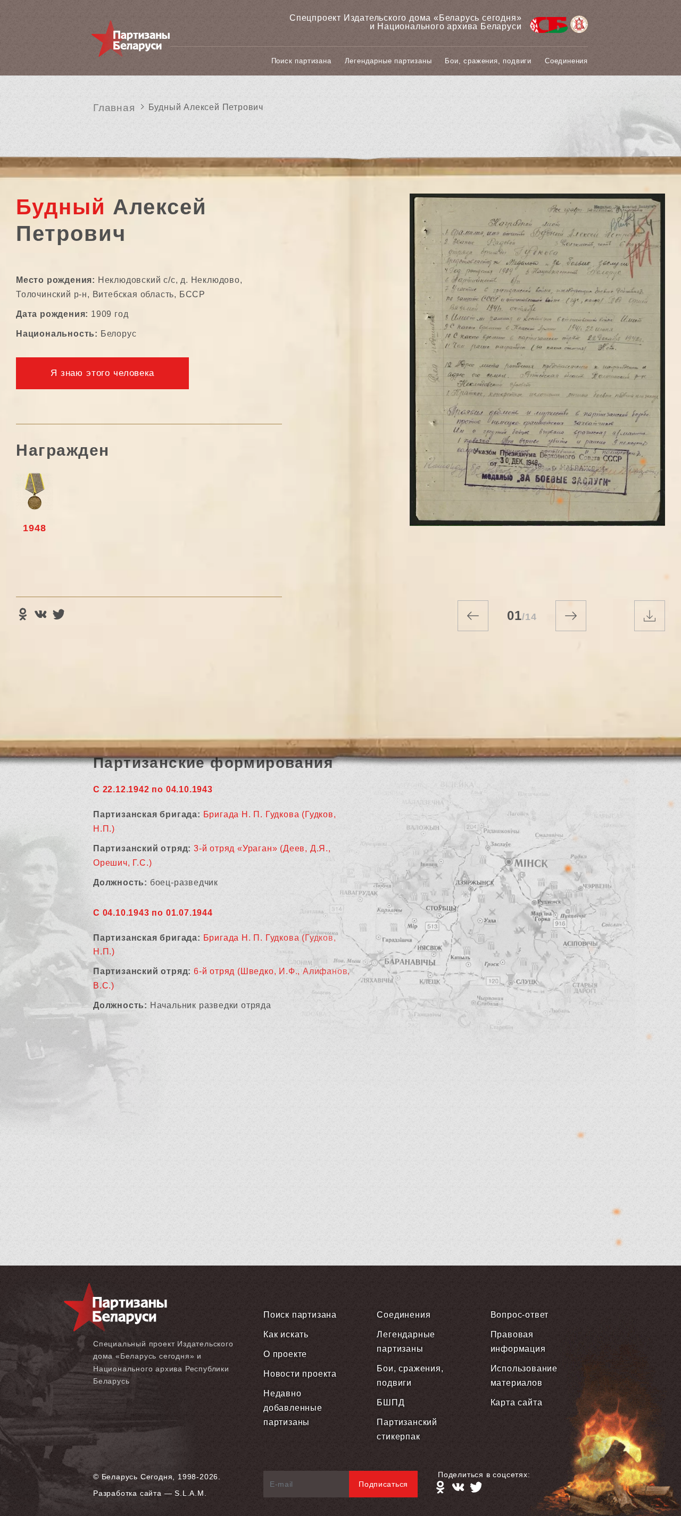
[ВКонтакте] (40, 614)
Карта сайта (517, 1402)
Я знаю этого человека (102, 373)
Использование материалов (524, 1375)
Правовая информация (518, 1341)
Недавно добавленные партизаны (292, 1408)
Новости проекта (300, 1373)
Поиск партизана (301, 61)
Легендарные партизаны (388, 61)
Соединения (566, 61)
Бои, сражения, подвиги (488, 61)
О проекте (285, 1354)
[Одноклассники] (22, 614)
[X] (58, 614)
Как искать (286, 1334)
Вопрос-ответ (520, 1314)
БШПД (390, 1402)
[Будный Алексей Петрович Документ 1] (537, 386)
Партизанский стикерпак (407, 1429)
